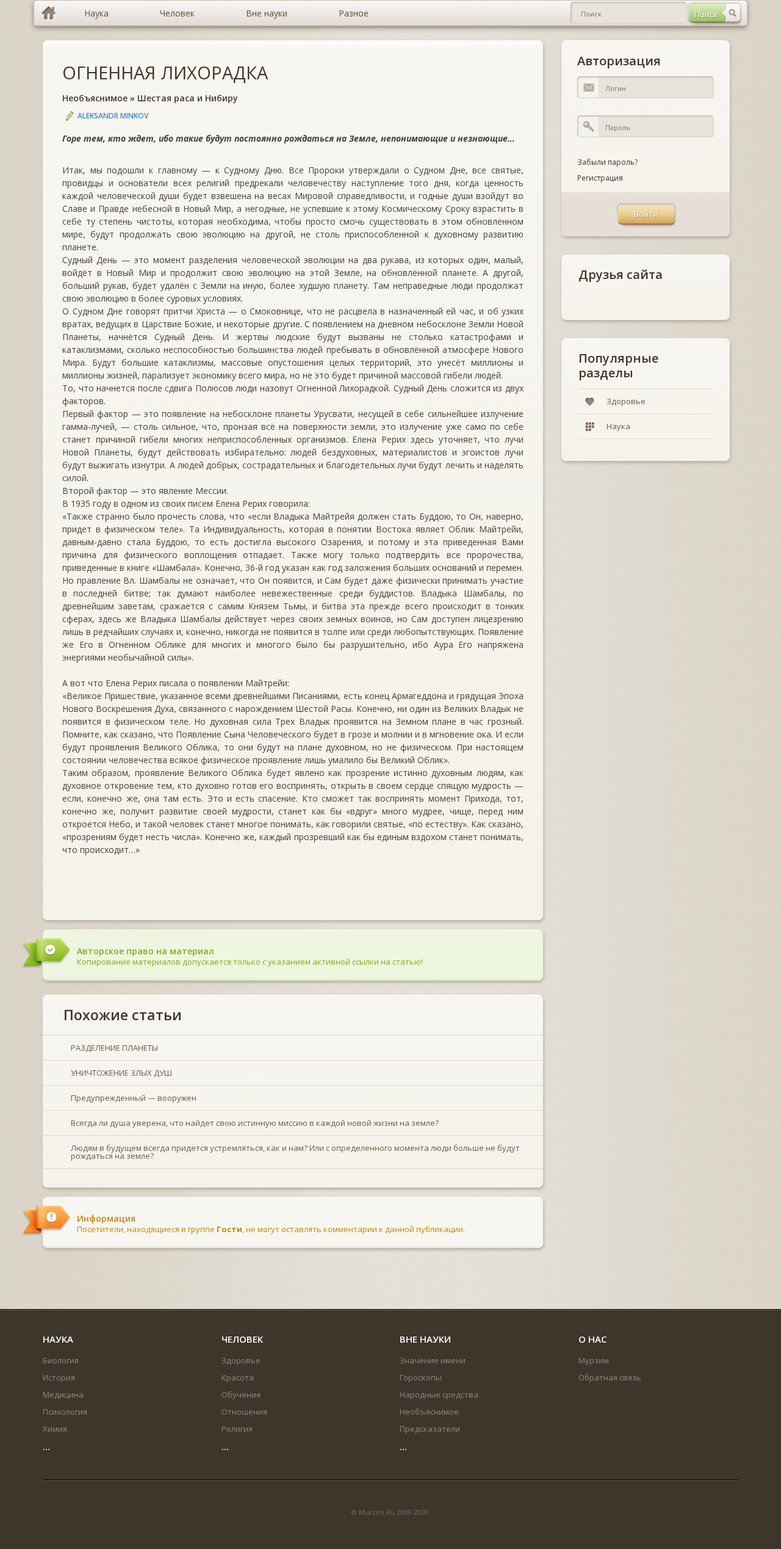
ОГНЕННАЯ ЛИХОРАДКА (165, 72)
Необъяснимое (95, 98)
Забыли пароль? (607, 162)
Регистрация (600, 178)
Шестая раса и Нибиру (187, 98)
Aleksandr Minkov (112, 116)
